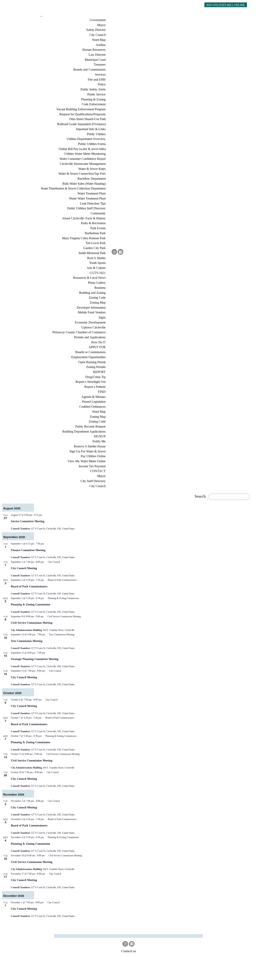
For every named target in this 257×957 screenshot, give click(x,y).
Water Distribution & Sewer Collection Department (73, 188)
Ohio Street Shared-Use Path (87, 119)
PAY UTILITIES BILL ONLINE (226, 5)
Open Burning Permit (92, 362)
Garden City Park (94, 248)
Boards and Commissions (89, 69)
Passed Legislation (94, 401)
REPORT (99, 372)
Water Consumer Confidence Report (82, 159)
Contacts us (128, 951)
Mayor (101, 25)
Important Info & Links (91, 129)
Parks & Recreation (93, 223)
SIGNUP (100, 436)
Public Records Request (90, 426)
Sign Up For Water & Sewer (87, 451)
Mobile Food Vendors (92, 312)
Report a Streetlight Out (90, 382)
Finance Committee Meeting (28, 550)
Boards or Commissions (90, 352)
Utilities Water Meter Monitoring (85, 154)
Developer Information (91, 307)
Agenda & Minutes (93, 397)
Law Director (97, 55)
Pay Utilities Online (93, 456)
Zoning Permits (96, 367)
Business (100, 288)
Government (98, 20)
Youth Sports (97, 263)
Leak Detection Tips (93, 203)
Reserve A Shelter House (90, 446)
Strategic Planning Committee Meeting (34, 659)
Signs (102, 317)
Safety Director (96, 30)
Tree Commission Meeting (26, 641)
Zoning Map (98, 302)
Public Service (96, 94)
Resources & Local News (89, 278)
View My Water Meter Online (87, 461)
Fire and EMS (97, 79)
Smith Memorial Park (92, 253)
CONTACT (98, 471)
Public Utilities (96, 134)
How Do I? (98, 342)
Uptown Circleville (93, 327)
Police (102, 84)
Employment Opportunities (88, 357)
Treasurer (100, 64)
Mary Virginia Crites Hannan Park (84, 238)
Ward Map (99, 40)
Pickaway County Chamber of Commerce (79, 332)
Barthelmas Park (95, 233)
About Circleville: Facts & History (84, 218)
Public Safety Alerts (93, 89)
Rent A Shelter (96, 258)
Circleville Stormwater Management (83, 164)
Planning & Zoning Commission (30, 604)
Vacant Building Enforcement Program (81, 109)
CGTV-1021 (98, 273)
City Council (97, 35)
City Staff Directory (93, 481)
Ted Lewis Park (96, 243)
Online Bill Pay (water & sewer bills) (82, 149)
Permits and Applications (90, 337)
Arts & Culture (96, 268)
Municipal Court (95, 60)
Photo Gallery (97, 283)
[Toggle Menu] (41, 16)
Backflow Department (92, 178)
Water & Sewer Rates (92, 169)
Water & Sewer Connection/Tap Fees (82, 173)
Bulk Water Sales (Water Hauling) (84, 184)
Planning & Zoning (93, 99)
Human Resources (94, 50)
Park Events (98, 228)
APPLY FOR (97, 347)
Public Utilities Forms (92, 144)
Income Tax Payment (92, 466)
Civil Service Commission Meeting (31, 622)
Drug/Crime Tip (95, 377)
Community (98, 213)
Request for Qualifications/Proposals (82, 114)
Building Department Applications (84, 431)
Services (100, 74)
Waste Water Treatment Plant (87, 198)
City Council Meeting (24, 568)
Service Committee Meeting (27, 521)
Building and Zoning (92, 293)
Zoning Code (97, 297)
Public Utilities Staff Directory (86, 208)
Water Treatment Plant (92, 193)
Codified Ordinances (92, 407)
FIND (102, 392)
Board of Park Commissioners (29, 586)
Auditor (101, 45)
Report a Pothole (95, 387)
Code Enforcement (94, 104)
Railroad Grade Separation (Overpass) (81, 124)
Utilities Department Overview (86, 139)
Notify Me (99, 441)
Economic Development (90, 322)
